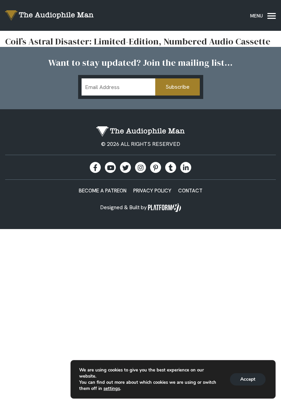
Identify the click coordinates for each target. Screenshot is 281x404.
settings (111, 389)
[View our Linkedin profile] (185, 167)
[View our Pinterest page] (155, 167)
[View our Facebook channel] (110, 167)
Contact (190, 190)
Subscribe (178, 86)
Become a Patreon (102, 190)
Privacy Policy (152, 190)
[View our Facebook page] (95, 167)
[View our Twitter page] (125, 167)
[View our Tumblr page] (170, 167)
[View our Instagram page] (140, 167)
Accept (247, 379)
